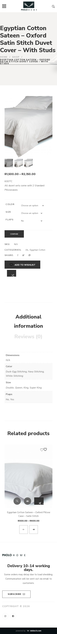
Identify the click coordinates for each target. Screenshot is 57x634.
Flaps (9, 219)
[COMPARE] (11, 273)
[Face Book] (13, 616)
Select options (27, 501)
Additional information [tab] (28, 321)
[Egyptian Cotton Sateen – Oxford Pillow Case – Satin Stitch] (28, 476)
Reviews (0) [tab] (28, 336)
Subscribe (14, 594)
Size (8, 212)
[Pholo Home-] (29, 6)
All (26, 249)
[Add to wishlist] (44, 449)
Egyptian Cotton (37, 249)
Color (10, 204)
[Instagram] (5, 616)
